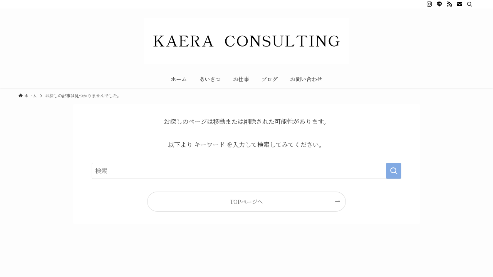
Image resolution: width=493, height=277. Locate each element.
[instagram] (429, 4)
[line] (439, 4)
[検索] (469, 4)
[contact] (459, 4)
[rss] (449, 4)
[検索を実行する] (393, 171)
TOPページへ (246, 201)
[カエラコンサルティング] (246, 41)
